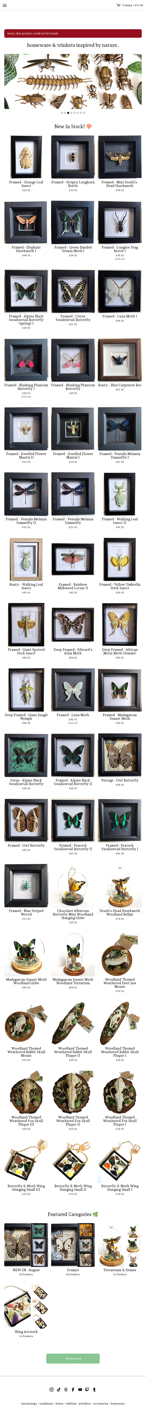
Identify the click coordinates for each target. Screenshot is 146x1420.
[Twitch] (87, 1389)
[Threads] (66, 1389)
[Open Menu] (4, 5)
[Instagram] (51, 1389)
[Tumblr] (94, 1389)
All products (73, 1358)
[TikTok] (58, 1389)
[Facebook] (73, 1389)
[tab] (62, 113)
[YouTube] (80, 1389)
